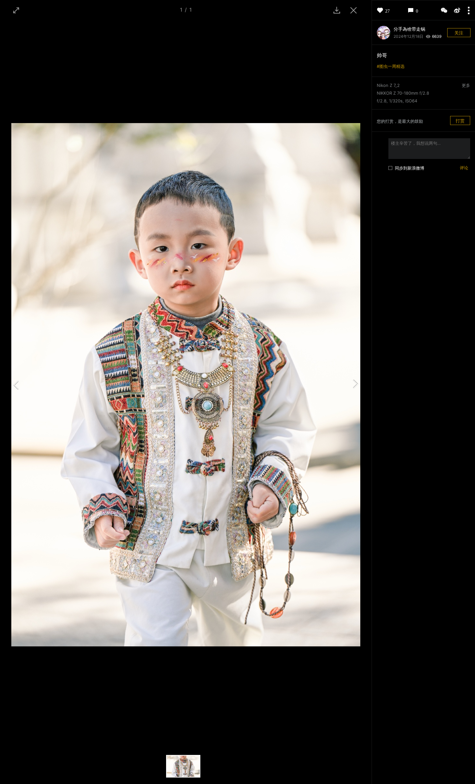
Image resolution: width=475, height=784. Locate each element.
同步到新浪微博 (409, 168)
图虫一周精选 (392, 66)
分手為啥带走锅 (409, 29)
